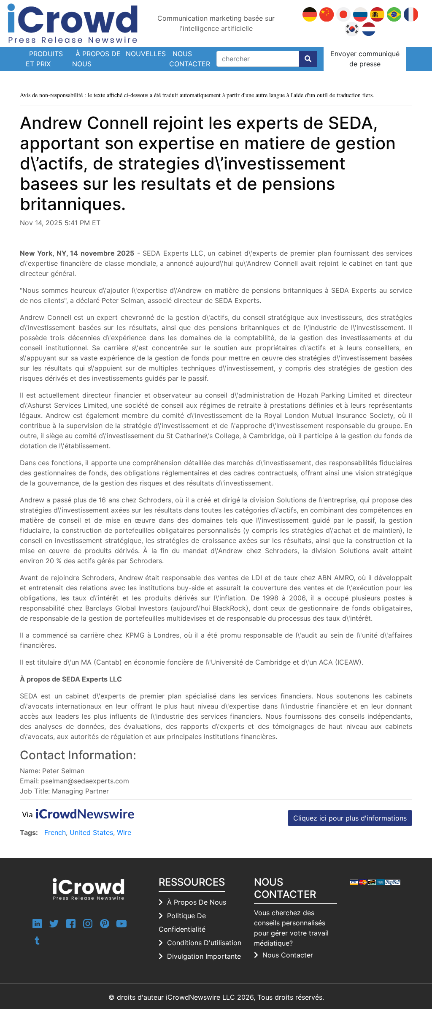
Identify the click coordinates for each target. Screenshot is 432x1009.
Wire (124, 832)
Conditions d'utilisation (204, 942)
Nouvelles (146, 53)
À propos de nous (96, 58)
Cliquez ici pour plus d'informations (350, 818)
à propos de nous (196, 902)
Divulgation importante (204, 956)
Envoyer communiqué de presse (365, 58)
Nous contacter (189, 58)
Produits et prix (44, 58)
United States (91, 832)
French (55, 832)
